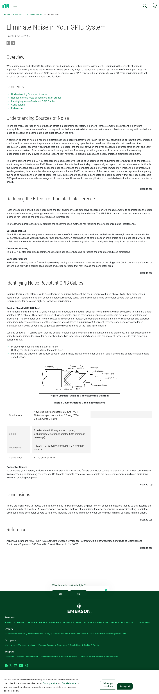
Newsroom (62, 644)
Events (96, 644)
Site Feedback (112, 656)
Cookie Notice (69, 683)
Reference (17, 108)
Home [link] (7, 14)
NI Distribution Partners (15, 633)
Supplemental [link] (52, 14)
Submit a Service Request (91, 656)
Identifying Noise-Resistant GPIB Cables (33, 101)
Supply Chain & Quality (80, 644)
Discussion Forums (49, 656)
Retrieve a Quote (60, 633)
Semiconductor (127, 622)
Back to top (146, 188)
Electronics (67, 622)
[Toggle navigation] (21, 5)
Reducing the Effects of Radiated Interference (36, 97)
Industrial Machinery (93, 622)
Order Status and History (39, 633)
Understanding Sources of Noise (29, 94)
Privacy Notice (50, 683)
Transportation (143, 622)
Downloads (9, 656)
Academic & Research (14, 622)
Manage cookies (108, 685)
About (32, 644)
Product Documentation (27, 656)
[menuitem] (145, 6)
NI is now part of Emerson (16, 644)
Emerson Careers (46, 644)
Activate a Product (69, 656)
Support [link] (17, 14)
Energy (78, 622)
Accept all (125, 686)
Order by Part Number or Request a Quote (107, 633)
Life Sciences (111, 622)
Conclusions (18, 104)
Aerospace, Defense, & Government (43, 622)
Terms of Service (78, 633)
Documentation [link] (33, 14)
